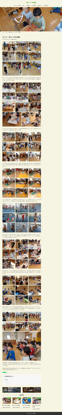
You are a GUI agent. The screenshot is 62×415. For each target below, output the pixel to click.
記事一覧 (7, 382)
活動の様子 (15, 39)
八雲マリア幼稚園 (31, 2)
